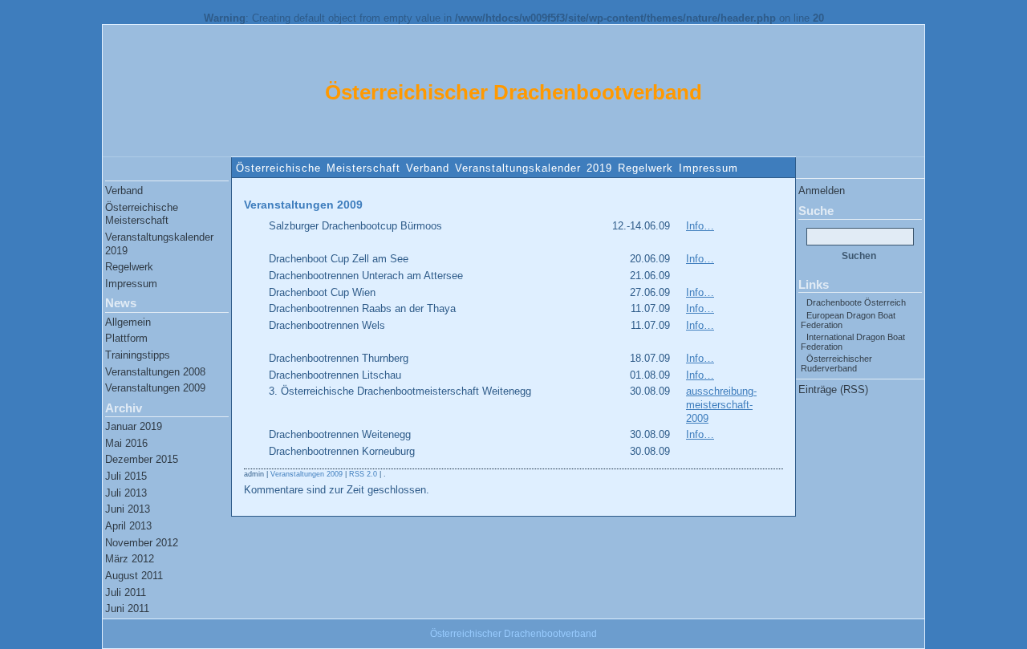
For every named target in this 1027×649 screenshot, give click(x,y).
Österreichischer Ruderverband (836, 363)
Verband (427, 168)
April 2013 (128, 526)
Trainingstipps (137, 355)
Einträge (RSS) (833, 389)
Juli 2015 (126, 476)
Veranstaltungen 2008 (155, 372)
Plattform (126, 338)
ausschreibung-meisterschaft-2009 (721, 404)
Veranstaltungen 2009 (155, 388)
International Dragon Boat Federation (853, 341)
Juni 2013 (127, 509)
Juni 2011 (127, 608)
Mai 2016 (126, 443)
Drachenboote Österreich (856, 302)
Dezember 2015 (141, 459)
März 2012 (129, 559)
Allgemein (128, 322)
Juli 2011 (125, 592)
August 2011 (134, 576)
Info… (700, 226)
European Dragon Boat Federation (848, 320)
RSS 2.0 (363, 474)
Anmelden (821, 191)
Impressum (708, 168)
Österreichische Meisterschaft (318, 168)
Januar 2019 (133, 426)
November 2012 (141, 543)
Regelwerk (645, 168)
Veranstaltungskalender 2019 (533, 168)
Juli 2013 (126, 493)
